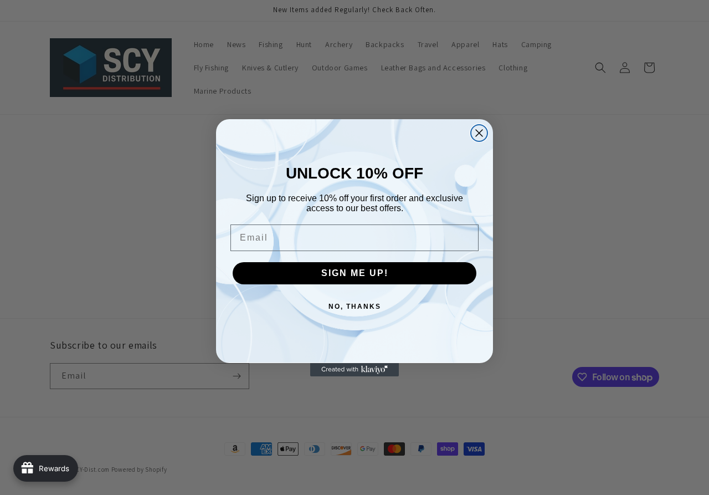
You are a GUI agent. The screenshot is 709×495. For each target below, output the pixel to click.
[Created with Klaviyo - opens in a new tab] (354, 369)
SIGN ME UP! (354, 273)
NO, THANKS (354, 306)
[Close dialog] (479, 133)
